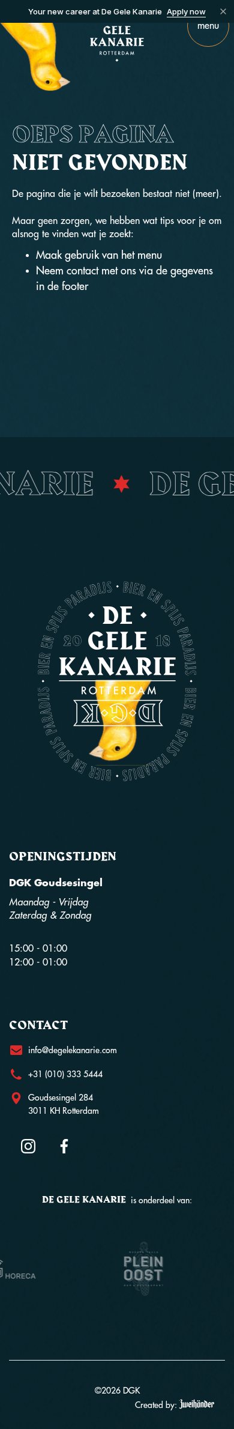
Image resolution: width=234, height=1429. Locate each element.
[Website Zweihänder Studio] (196, 1405)
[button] (208, 26)
